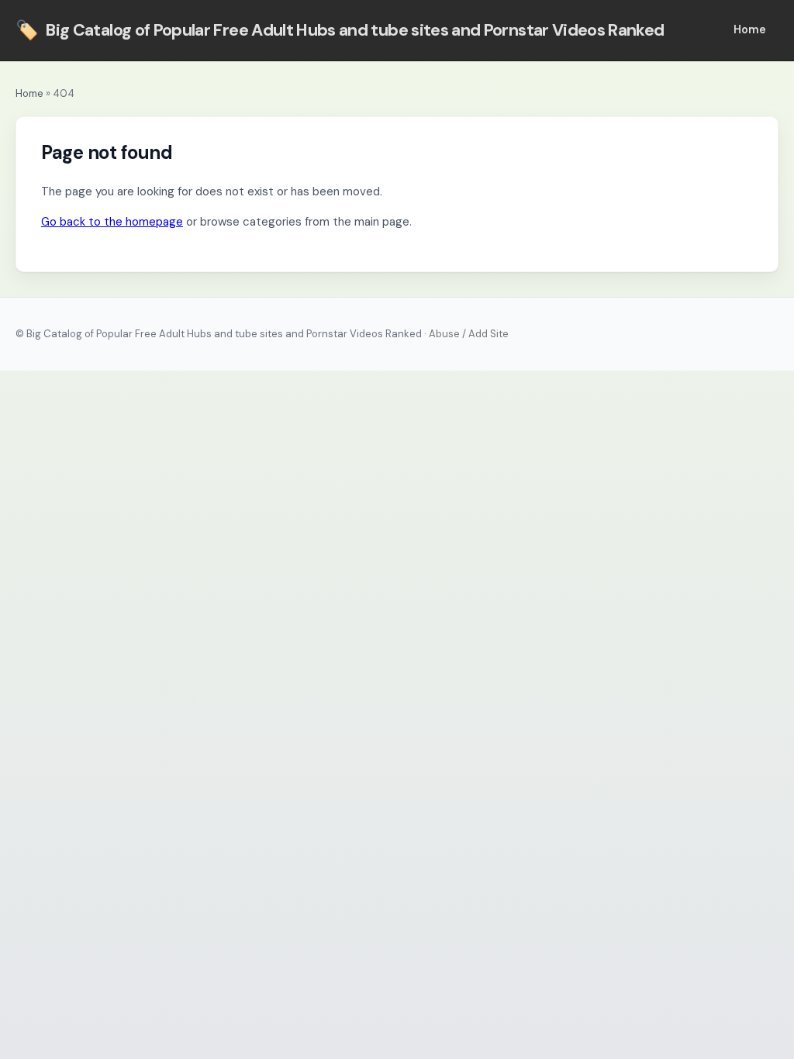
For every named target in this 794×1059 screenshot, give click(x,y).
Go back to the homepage (112, 221)
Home (750, 29)
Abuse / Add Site (469, 333)
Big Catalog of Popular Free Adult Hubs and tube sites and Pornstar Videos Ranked (340, 30)
